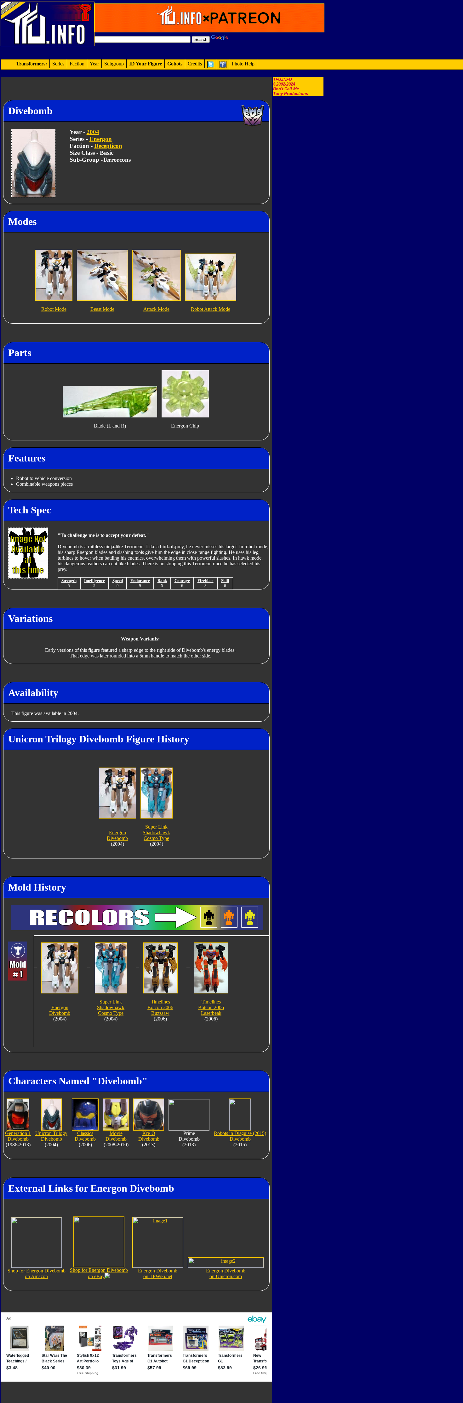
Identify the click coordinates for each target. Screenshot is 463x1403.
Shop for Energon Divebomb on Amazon (37, 1273)
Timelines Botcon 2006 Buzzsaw (160, 1007)
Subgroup (114, 63)
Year (94, 63)
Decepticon (108, 146)
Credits (195, 63)
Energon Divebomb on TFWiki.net (157, 1273)
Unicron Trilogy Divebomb (51, 1136)
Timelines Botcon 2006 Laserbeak (211, 1007)
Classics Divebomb (85, 1136)
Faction (77, 63)
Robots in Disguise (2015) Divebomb (240, 1136)
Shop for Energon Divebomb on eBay (99, 1273)
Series (58, 63)
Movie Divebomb (116, 1136)
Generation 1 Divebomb (18, 1136)
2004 (93, 132)
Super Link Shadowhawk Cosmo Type (156, 832)
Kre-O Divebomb (148, 1136)
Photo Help (243, 63)
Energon (100, 139)
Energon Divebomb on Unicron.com (225, 1273)
